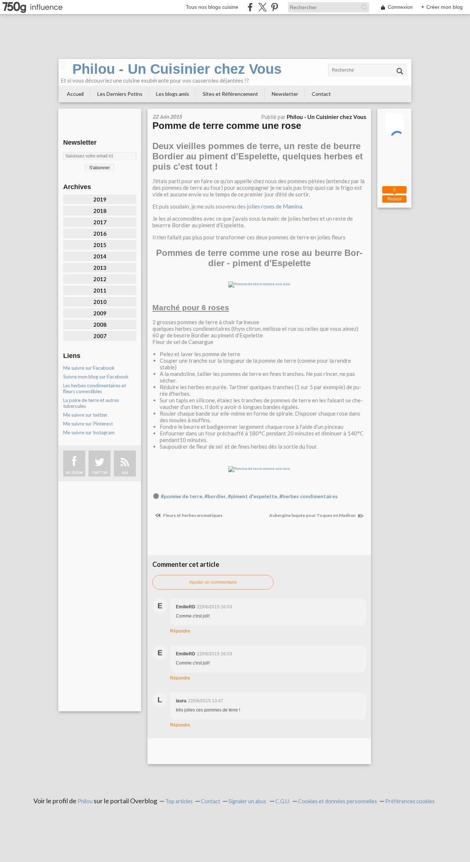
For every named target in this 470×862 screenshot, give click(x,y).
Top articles (179, 801)
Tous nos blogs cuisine (212, 7)
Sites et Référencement (230, 94)
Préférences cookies (410, 801)
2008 (99, 324)
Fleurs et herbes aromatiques (192, 515)
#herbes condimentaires (308, 496)
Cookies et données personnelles (337, 801)
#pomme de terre (181, 496)
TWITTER (99, 473)
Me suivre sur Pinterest (88, 424)
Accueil (75, 94)
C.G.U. (282, 801)
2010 (99, 301)
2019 (99, 199)
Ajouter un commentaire (213, 582)
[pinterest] (274, 7)
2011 (99, 290)
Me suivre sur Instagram (89, 432)
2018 (99, 210)
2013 (99, 267)
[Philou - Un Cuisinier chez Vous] (63, 65)
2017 (99, 222)
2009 (99, 313)
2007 (99, 336)
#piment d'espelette (252, 496)
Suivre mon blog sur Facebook (96, 377)
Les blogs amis (172, 94)
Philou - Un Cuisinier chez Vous (177, 69)
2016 (99, 233)
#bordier (215, 496)
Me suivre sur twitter (85, 415)
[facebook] (250, 7)
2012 (99, 279)
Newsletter (285, 94)
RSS (125, 473)
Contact (321, 94)
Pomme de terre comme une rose (226, 125)
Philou (85, 801)
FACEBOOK (74, 473)
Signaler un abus (247, 801)
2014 (99, 256)
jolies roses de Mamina (274, 206)
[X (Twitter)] (262, 7)
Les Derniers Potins (119, 94)
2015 (99, 245)
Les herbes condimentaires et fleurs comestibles (94, 388)
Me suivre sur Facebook (89, 368)
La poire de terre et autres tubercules (91, 403)
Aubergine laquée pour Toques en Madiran (312, 515)
